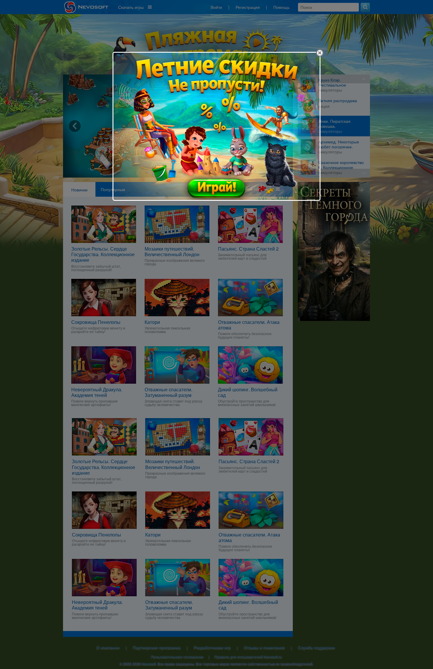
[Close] (319, 53)
